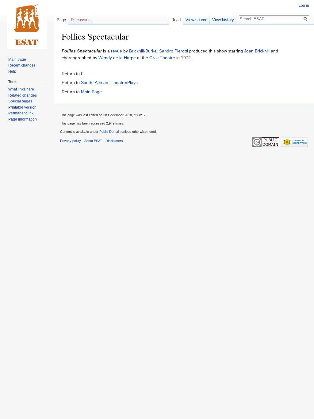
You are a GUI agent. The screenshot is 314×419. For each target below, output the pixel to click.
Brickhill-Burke (143, 50)
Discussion (80, 19)
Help (12, 71)
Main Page (91, 91)
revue (116, 50)
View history (223, 19)
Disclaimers (114, 141)
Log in (304, 5)
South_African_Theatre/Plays (109, 82)
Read (176, 19)
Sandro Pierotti (173, 50)
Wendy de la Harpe (117, 57)
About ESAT (93, 141)
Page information (22, 119)
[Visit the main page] (27, 24)
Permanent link (20, 113)
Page (61, 19)
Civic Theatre (162, 57)
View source (196, 19)
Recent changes (22, 65)
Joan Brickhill (257, 50)
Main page (17, 59)
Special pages (20, 101)
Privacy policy (70, 141)
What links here (21, 89)
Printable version (22, 107)
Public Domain (110, 131)
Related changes (22, 95)
